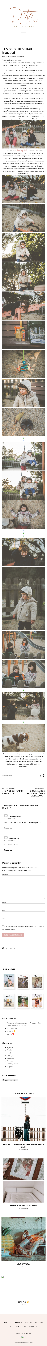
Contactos (21, 1327)
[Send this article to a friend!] (40, 775)
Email (4, 910)
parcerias (9, 775)
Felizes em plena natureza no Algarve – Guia (24, 1023)
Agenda (10, 1047)
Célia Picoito (14, 817)
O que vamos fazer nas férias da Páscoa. (35, 793)
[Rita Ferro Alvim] (23, 28)
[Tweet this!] (43, 777)
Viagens (10, 1067)
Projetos (10, 1061)
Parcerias (14, 56)
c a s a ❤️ (10, 1034)
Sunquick (22, 150)
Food (9, 1053)
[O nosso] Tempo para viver (12, 792)
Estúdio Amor (29, 1342)
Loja (11, 1327)
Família (9, 1050)
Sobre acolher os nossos (16, 1026)
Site (3, 918)
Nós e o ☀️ (11, 1031)
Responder (8, 828)
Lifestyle (10, 1056)
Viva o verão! (12, 1029)
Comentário (5, 874)
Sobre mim (33, 1327)
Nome (4, 902)
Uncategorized (20, 56)
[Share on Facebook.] (43, 775)
